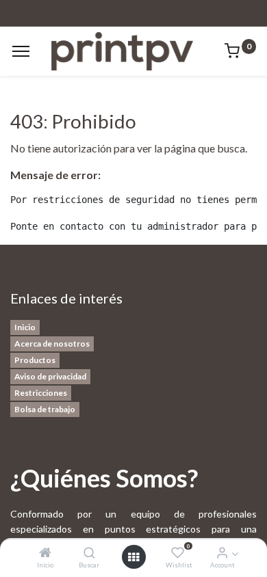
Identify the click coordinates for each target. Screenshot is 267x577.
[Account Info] (222, 552)
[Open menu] (133, 557)
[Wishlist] (177, 552)
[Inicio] (45, 552)
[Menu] (21, 51)
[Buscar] (89, 552)
